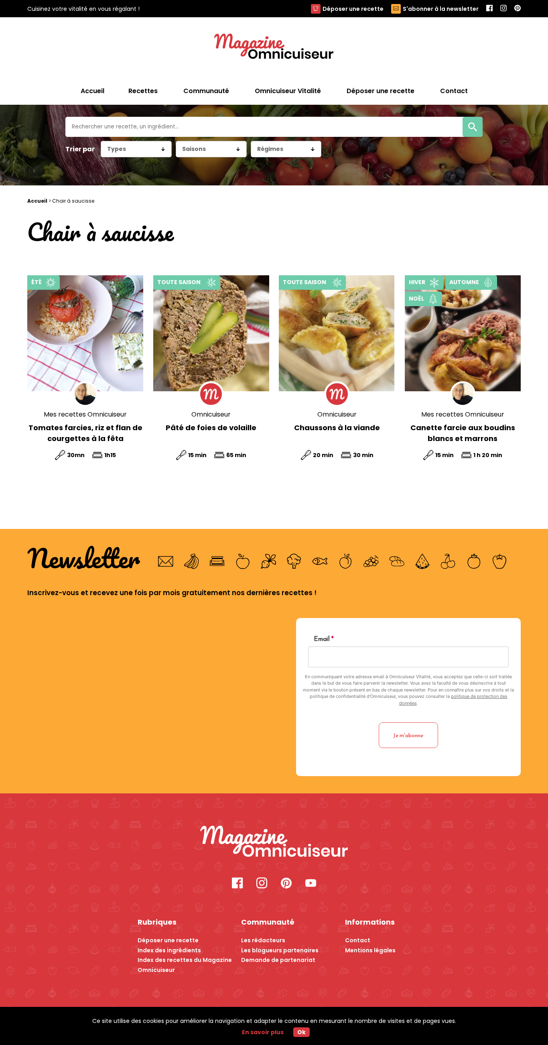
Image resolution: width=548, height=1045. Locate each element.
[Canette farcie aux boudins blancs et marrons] (463, 333)
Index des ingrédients (169, 950)
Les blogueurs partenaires (280, 950)
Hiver (417, 282)
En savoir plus (263, 1032)
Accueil (92, 91)
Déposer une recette (353, 9)
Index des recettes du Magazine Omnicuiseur (185, 965)
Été (36, 282)
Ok (301, 1032)
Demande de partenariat (278, 960)
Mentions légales (370, 950)
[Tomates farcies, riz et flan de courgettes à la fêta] (85, 333)
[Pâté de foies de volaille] (211, 333)
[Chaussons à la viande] (337, 333)
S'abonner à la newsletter (441, 9)
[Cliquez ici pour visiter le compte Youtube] (310, 884)
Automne (464, 282)
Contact (357, 940)
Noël (416, 299)
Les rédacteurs (263, 940)
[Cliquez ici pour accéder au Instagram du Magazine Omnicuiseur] (503, 9)
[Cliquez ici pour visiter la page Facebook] (237, 884)
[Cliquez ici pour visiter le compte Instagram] (261, 884)
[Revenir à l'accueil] (274, 47)
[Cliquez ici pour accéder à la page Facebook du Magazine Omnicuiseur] (489, 9)
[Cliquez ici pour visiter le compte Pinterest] (286, 884)
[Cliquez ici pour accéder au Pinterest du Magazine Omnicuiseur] (517, 9)
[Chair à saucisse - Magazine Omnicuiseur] (274, 842)
